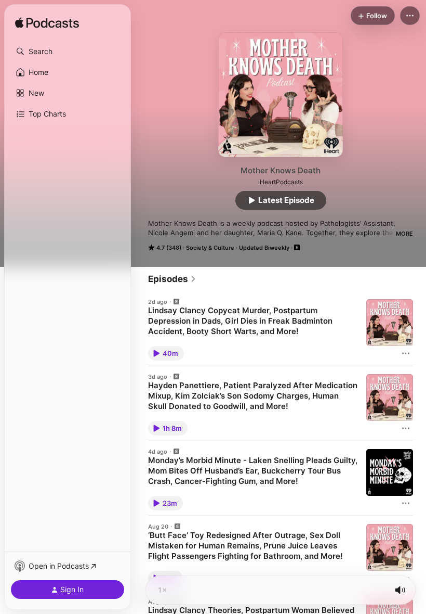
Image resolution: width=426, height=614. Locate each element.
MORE (404, 233)
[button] (67, 51)
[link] (172, 279)
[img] (47, 23)
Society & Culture (210, 247)
